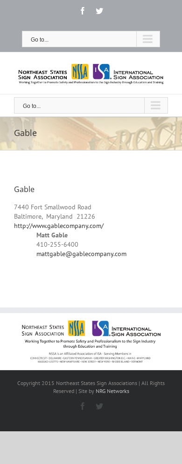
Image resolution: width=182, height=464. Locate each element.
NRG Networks (112, 390)
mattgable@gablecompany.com (81, 254)
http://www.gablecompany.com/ (59, 225)
